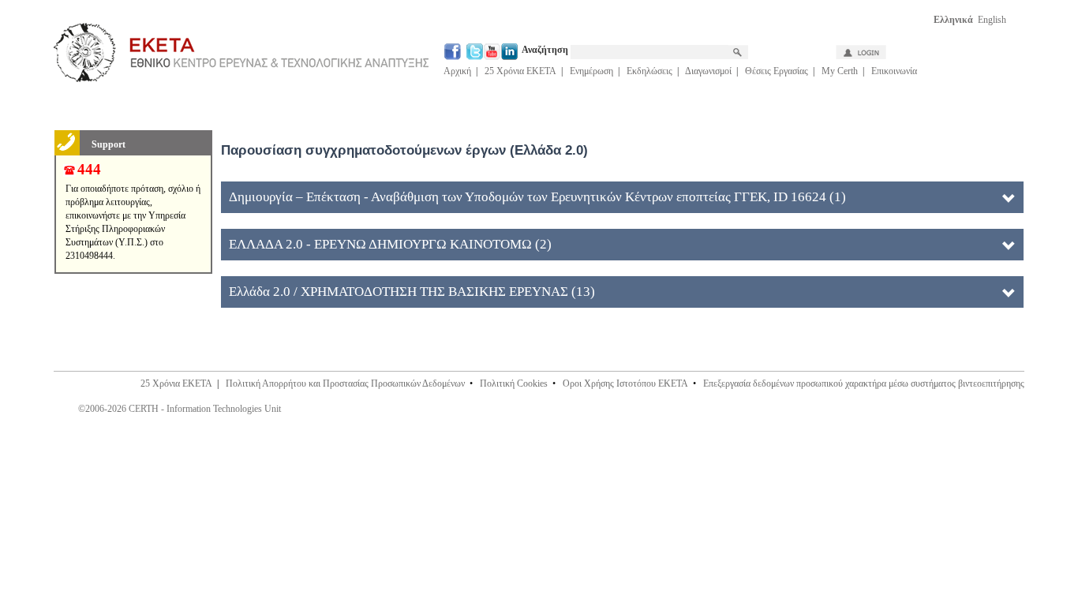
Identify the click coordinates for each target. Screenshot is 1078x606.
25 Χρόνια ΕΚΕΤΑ (520, 71)
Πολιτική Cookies (514, 383)
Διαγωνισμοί (708, 71)
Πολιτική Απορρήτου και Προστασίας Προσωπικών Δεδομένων (345, 383)
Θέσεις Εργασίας (776, 71)
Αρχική (457, 71)
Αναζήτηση (546, 49)
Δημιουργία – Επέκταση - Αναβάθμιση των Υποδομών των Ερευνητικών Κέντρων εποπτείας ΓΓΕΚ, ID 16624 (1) (537, 196)
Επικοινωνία (894, 71)
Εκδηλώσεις (649, 71)
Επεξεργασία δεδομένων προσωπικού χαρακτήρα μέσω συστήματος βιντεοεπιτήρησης (863, 383)
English (992, 19)
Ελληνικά (953, 19)
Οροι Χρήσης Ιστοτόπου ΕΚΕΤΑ (625, 383)
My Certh (840, 71)
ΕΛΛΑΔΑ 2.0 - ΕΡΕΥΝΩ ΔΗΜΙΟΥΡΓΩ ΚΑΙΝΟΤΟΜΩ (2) (390, 244)
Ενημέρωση (591, 71)
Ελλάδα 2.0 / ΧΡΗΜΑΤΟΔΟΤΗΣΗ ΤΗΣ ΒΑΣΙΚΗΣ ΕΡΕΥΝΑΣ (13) (412, 291)
